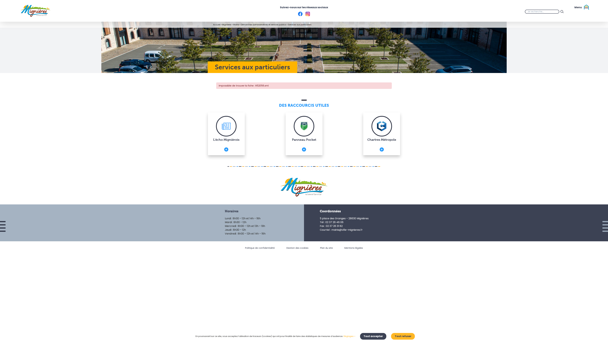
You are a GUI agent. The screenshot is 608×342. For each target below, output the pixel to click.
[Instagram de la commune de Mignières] (578, 11)
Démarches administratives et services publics (263, 24)
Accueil (216, 24)
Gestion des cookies (297, 248)
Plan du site (326, 248)
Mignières (226, 24)
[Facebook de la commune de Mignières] (571, 11)
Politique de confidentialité (260, 248)
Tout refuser (403, 336)
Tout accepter (373, 336)
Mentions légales (353, 248)
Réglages (349, 336)
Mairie (236, 24)
